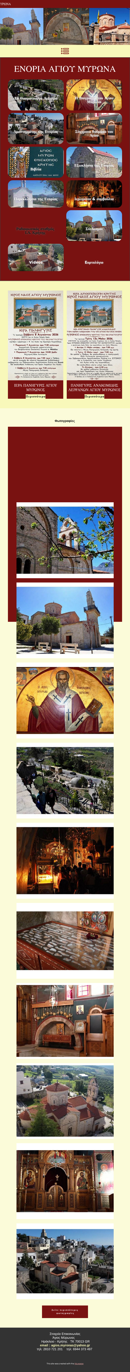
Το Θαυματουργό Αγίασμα (35, 98)
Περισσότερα (36, 396)
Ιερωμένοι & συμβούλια (94, 198)
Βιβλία (35, 169)
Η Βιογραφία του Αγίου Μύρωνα (94, 99)
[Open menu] (65, 51)
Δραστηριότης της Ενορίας (36, 131)
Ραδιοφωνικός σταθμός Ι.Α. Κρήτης (35, 230)
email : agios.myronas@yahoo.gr (65, 1345)
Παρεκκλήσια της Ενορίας (35, 198)
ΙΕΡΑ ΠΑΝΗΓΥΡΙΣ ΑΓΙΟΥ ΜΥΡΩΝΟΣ (35, 387)
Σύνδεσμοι (94, 228)
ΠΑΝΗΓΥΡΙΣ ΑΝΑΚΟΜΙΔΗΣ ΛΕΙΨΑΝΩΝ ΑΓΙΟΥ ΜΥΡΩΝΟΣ (94, 387)
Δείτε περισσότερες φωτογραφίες (65, 1311)
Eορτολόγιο (94, 262)
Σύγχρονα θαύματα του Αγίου (94, 133)
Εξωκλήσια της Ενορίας (94, 165)
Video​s (35, 262)
